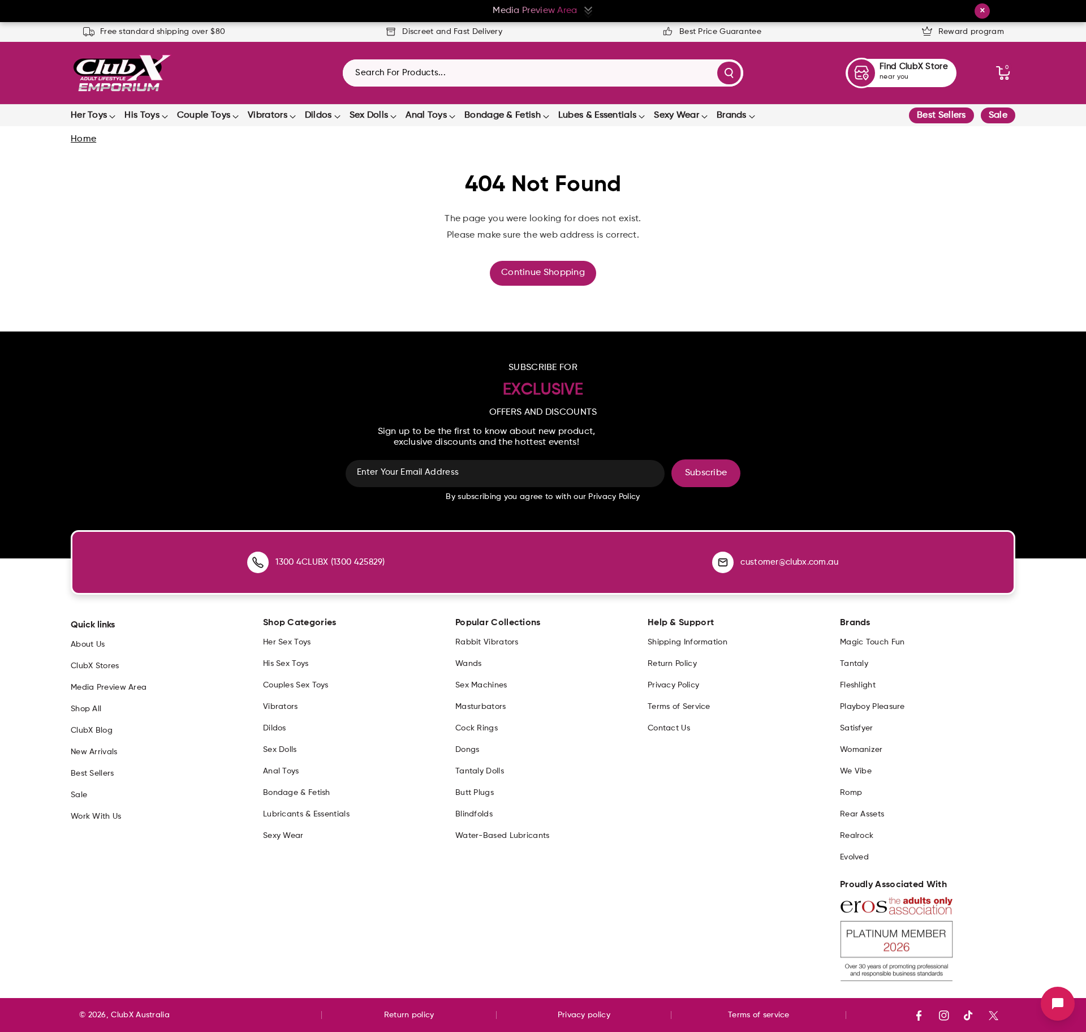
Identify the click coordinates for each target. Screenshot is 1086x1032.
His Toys (141, 115)
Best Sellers (941, 115)
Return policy (409, 1015)
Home (83, 139)
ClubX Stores (95, 666)
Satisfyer (856, 728)
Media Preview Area (108, 687)
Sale (998, 115)
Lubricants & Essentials (306, 814)
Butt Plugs (474, 793)
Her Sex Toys (287, 642)
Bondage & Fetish (502, 115)
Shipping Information (687, 642)
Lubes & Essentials (597, 115)
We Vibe (856, 771)
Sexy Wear (676, 115)
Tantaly (854, 664)
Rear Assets (862, 814)
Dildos (318, 115)
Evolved (854, 857)
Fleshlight (858, 685)
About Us (88, 644)
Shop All (86, 709)
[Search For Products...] (729, 73)
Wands (468, 664)
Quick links (93, 625)
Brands (732, 115)
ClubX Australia (140, 1015)
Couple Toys (203, 115)
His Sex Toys (286, 664)
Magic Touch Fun (872, 642)
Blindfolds (474, 814)
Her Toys (89, 115)
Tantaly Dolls (479, 771)
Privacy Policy (673, 685)
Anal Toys (426, 115)
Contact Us (669, 728)
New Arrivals (94, 752)
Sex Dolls (369, 115)
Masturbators (480, 707)
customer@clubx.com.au (789, 562)
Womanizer (861, 750)
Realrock (856, 836)
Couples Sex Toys (296, 685)
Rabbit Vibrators (487, 642)
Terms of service (759, 1015)
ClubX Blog (92, 730)
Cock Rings (476, 728)
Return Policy (672, 664)
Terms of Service (679, 707)
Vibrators (267, 115)
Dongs (467, 750)
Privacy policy (584, 1015)
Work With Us (96, 816)
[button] (1002, 73)
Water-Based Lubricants (502, 836)
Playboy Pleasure (872, 707)
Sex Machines (481, 685)
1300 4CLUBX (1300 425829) (330, 562)
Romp (851, 793)
